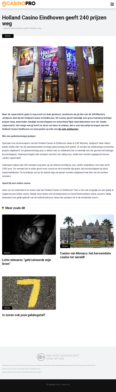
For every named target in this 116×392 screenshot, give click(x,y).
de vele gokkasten (68, 129)
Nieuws (8, 36)
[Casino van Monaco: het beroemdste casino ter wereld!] (87, 231)
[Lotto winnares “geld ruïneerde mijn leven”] (29, 235)
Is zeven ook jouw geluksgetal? (23, 315)
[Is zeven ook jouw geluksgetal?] (29, 293)
